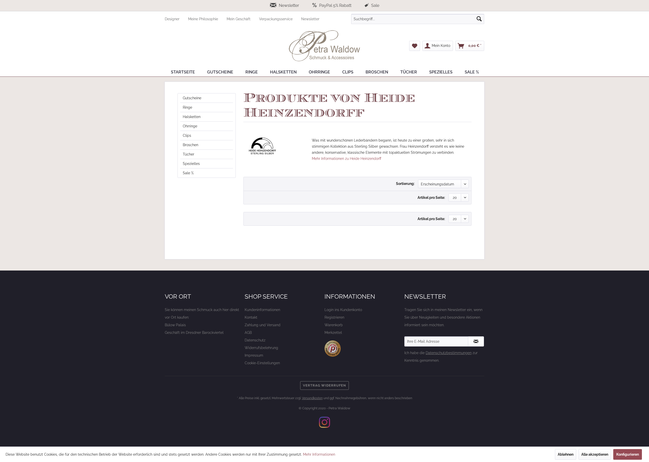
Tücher (188, 154)
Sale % (188, 173)
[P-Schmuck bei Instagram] (324, 422)
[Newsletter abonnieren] (476, 341)
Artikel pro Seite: (431, 198)
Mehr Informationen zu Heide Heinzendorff (346, 159)
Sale (374, 5)
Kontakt (251, 317)
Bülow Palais (175, 325)
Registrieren (334, 317)
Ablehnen (565, 454)
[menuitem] (176, 19)
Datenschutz (255, 340)
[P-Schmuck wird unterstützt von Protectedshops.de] (332, 348)
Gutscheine (192, 98)
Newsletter (289, 5)
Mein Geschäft (239, 19)
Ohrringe (190, 126)
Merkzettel (333, 333)
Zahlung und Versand (262, 325)
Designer (173, 19)
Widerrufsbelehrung (261, 348)
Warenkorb (333, 325)
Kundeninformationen (262, 310)
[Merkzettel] (414, 46)
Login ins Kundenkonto (343, 310)
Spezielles (191, 164)
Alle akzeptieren (594, 454)
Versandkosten (312, 398)
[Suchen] (479, 19)
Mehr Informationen (319, 454)
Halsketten (192, 117)
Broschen (190, 145)
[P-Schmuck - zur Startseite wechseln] (324, 46)
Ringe (187, 107)
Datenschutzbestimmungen (449, 353)
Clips (187, 135)
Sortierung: (405, 184)
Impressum (254, 355)
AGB (248, 333)
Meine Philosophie (203, 19)
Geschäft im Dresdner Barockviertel (194, 333)
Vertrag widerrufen (324, 385)
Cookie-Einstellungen (262, 363)
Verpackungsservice (276, 19)
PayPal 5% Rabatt (335, 5)
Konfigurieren (627, 454)
